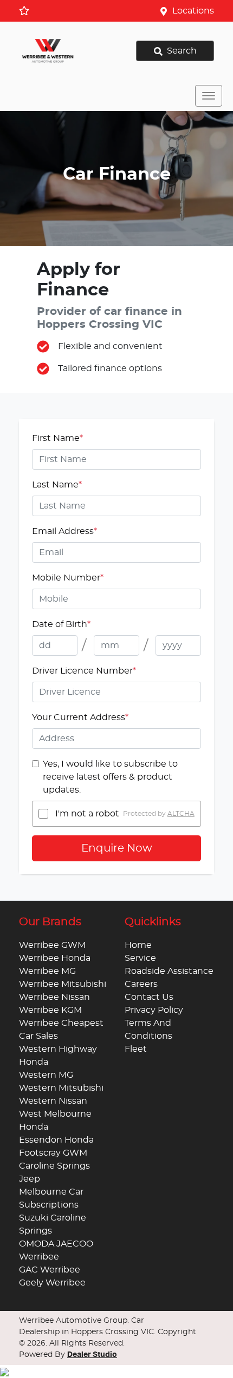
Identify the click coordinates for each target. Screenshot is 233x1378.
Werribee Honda (54, 958)
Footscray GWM (53, 1153)
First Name (57, 438)
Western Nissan (53, 1101)
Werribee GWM (52, 945)
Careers (141, 984)
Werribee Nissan (54, 997)
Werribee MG (47, 971)
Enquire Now (116, 848)
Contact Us (149, 997)
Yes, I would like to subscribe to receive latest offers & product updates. (110, 777)
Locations (193, 10)
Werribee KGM (50, 1010)
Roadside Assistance (169, 971)
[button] (208, 96)
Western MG (46, 1075)
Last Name (57, 484)
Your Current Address (80, 717)
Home (138, 945)
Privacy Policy (154, 1010)
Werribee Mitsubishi (62, 984)
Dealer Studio (92, 1355)
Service (140, 958)
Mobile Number (67, 577)
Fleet (136, 1049)
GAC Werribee (49, 1269)
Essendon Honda (56, 1140)
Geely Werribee (52, 1282)
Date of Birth (61, 624)
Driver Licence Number (84, 671)
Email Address (64, 531)
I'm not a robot (87, 813)
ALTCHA (181, 813)
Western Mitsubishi (61, 1088)
